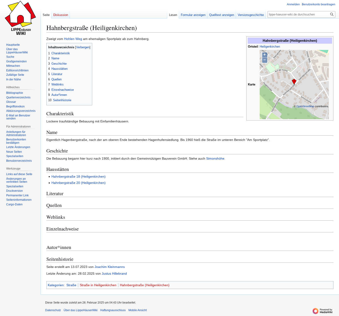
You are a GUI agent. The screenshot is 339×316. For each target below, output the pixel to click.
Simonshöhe (215, 158)
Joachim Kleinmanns (110, 267)
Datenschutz (53, 310)
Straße (71, 285)
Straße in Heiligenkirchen (98, 285)
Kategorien (56, 285)
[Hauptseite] (20, 18)
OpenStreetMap (305, 106)
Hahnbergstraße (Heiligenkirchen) (145, 285)
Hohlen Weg (73, 39)
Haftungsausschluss (113, 310)
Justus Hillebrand (114, 273)
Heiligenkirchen (270, 46)
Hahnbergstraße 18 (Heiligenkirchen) (78, 176)
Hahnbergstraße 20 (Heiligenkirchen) (78, 183)
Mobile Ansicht (137, 310)
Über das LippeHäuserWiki (81, 310)
